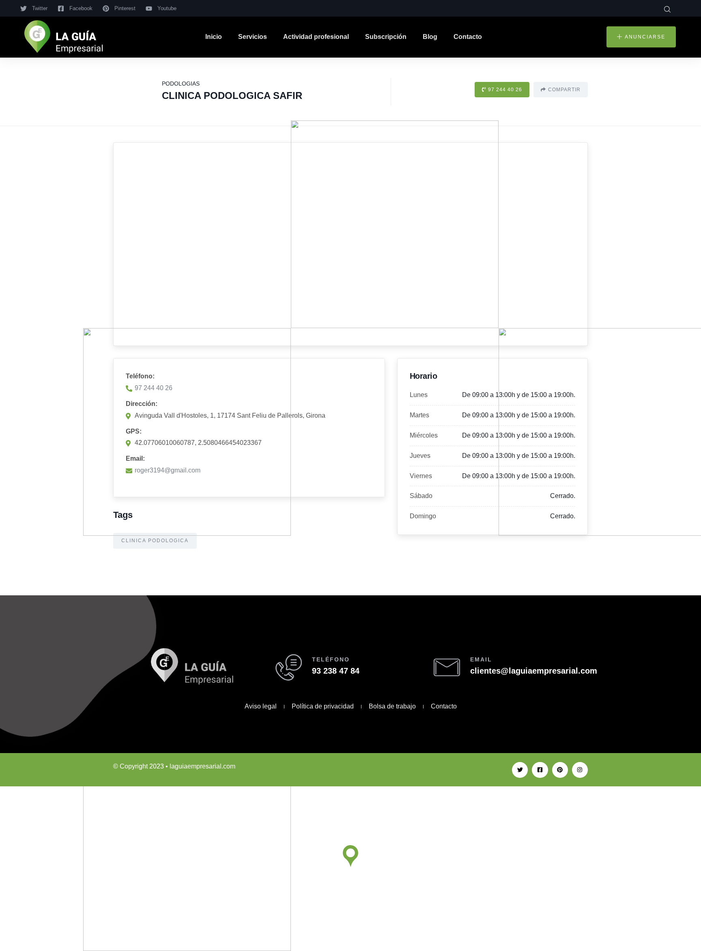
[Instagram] (580, 770)
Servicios (252, 36)
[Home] (63, 37)
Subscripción (385, 36)
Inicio (213, 36)
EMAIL (481, 659)
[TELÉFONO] (288, 667)
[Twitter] (520, 770)
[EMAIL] (447, 667)
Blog (430, 36)
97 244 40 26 (505, 89)
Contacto (468, 36)
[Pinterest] (560, 770)
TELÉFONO (331, 659)
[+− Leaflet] (350, 244)
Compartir (564, 89)
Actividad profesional (316, 36)
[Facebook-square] (540, 770)
